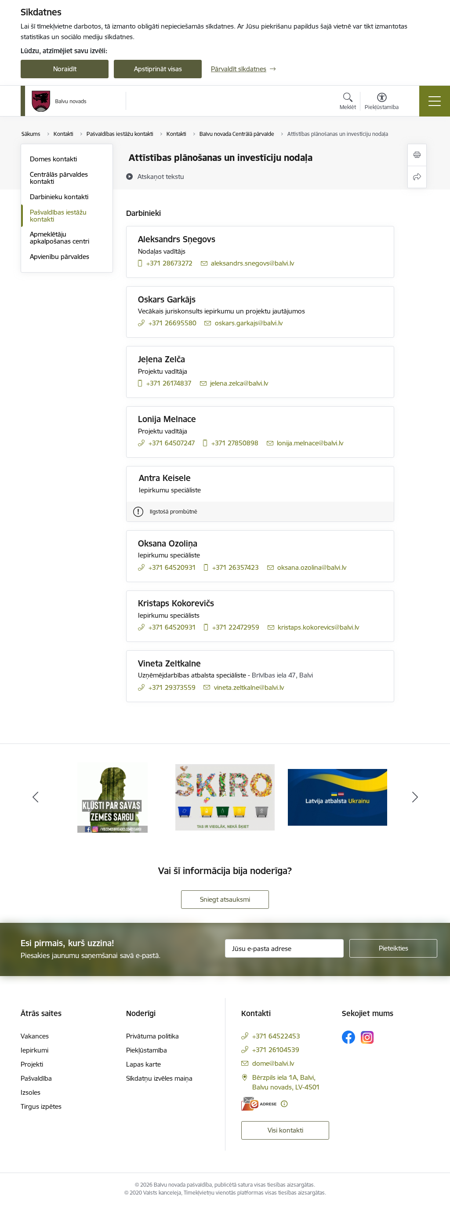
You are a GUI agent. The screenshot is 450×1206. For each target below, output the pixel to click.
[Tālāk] (415, 797)
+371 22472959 (235, 627)
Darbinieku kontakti (59, 197)
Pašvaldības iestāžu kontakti (58, 215)
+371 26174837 (169, 383)
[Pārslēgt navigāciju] (434, 101)
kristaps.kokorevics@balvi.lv (318, 627)
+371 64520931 (172, 567)
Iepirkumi (34, 1050)
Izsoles (30, 1092)
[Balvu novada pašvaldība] (59, 101)
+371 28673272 (169, 263)
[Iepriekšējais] (35, 797)
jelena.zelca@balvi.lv (239, 383)
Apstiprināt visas (158, 69)
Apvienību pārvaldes (59, 256)
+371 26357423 (235, 567)
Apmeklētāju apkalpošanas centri (59, 237)
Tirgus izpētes (41, 1106)
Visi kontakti (285, 1130)
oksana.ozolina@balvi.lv (311, 567)
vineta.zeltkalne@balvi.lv (249, 687)
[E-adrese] (258, 1104)
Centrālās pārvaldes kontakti (59, 178)
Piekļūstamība (146, 1050)
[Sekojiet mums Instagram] (367, 1037)
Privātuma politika (152, 1036)
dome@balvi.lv (273, 1063)
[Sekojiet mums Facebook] (348, 1037)
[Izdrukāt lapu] (417, 155)
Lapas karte (143, 1064)
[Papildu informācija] (284, 1103)
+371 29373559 (172, 687)
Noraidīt (64, 69)
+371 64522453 (276, 1036)
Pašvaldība (36, 1078)
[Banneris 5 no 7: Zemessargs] (112, 797)
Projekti (32, 1064)
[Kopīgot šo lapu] (417, 177)
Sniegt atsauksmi (225, 899)
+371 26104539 (275, 1050)
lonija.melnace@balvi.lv (310, 443)
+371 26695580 (172, 323)
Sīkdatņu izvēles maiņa (159, 1078)
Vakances (35, 1036)
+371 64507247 (172, 443)
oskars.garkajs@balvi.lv (249, 323)
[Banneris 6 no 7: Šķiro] (225, 797)
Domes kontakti (53, 159)
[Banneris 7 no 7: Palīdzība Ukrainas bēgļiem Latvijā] (337, 797)
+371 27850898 (234, 443)
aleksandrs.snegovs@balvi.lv (252, 263)
